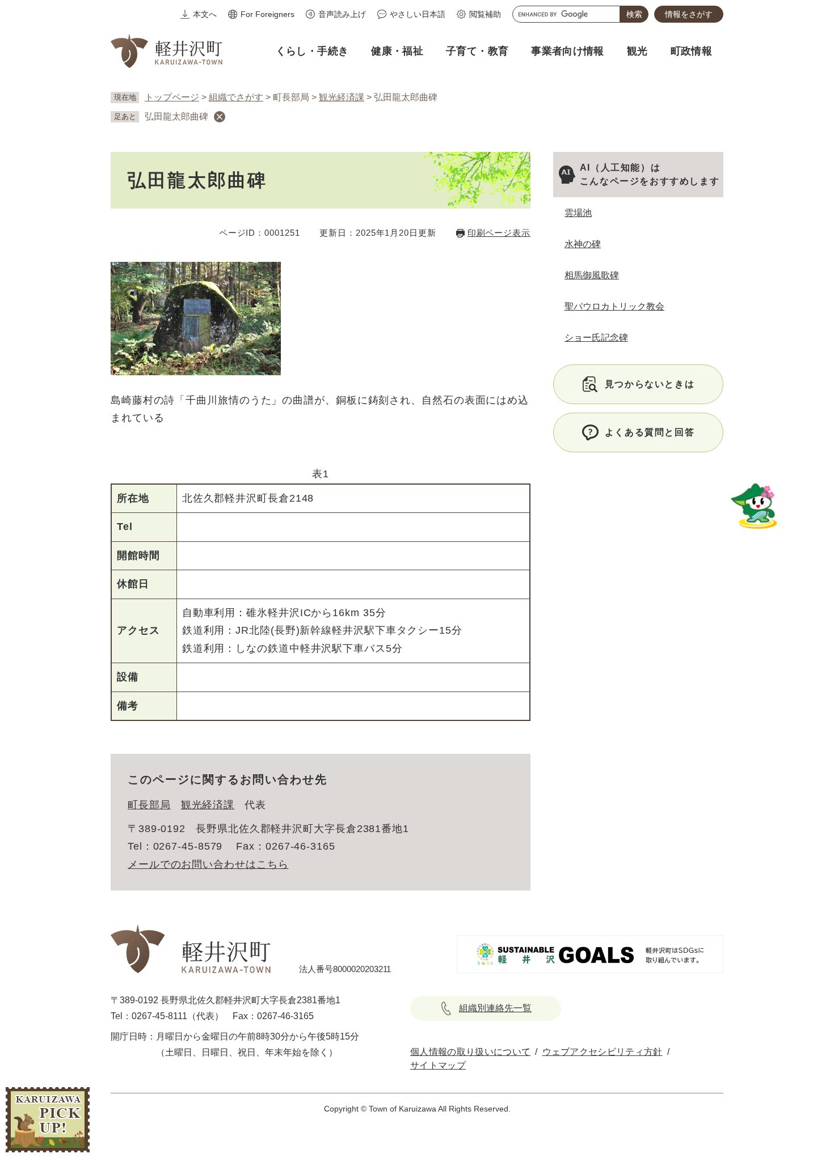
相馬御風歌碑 (592, 275)
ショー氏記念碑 (596, 337)
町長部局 (149, 805)
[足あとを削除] (219, 117)
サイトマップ (438, 1065)
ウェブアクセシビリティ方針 (602, 1052)
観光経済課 (341, 97)
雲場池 (578, 213)
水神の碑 (583, 244)
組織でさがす (236, 97)
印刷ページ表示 (498, 232)
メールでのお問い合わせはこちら (208, 864)
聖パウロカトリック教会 (614, 306)
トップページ (172, 97)
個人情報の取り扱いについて (470, 1052)
